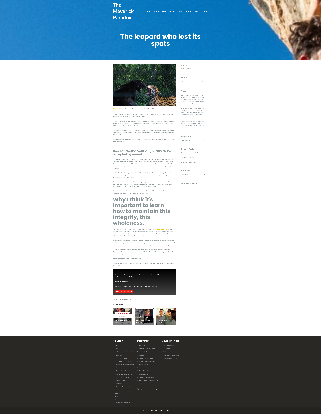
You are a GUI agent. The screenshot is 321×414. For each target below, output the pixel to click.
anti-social (192, 97)
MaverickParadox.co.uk (123, 386)
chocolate (184, 103)
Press (196, 11)
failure (190, 119)
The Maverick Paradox (123, 11)
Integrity (118, 299)
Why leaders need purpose (188, 157)
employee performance (187, 114)
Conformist (188, 108)
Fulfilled (195, 119)
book (202, 97)
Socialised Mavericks (161, 229)
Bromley (188, 99)
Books (183, 99)
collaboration (185, 106)
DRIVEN (199, 110)
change (192, 101)
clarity (190, 103)
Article (133, 108)
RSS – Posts (185, 65)
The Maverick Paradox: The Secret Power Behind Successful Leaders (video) (125, 364)
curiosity (200, 108)
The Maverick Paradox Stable (189, 153)
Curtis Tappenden (186, 110)
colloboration (194, 106)
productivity (191, 125)
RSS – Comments (187, 68)
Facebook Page (143, 367)
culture (195, 108)
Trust (129, 299)
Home (148, 11)
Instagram (188, 11)
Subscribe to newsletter (123, 402)
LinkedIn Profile (143, 352)
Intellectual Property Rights (124, 374)
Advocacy (195, 95)
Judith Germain (189, 183)
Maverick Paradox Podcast (147, 361)
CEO (187, 101)
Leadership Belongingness (188, 162)
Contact (204, 11)
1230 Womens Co (186, 95)
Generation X (193, 121)
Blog (180, 11)
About (156, 11)
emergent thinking (192, 112)
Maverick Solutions (168, 11)
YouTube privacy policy (121, 281)
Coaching (195, 103)
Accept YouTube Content (123, 291)
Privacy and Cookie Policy (123, 377)
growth (190, 123)
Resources (119, 383)
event (192, 116)
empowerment (185, 116)
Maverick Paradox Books (146, 377)
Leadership (124, 299)
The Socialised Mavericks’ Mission (149, 380)
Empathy (200, 112)
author (198, 97)
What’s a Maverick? (123, 358)
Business (194, 99)
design (194, 110)
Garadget (185, 121)
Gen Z (185, 123)
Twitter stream (143, 364)
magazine (184, 125)
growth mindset (197, 123)
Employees (199, 114)
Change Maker (199, 101)
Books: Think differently (123, 371)
